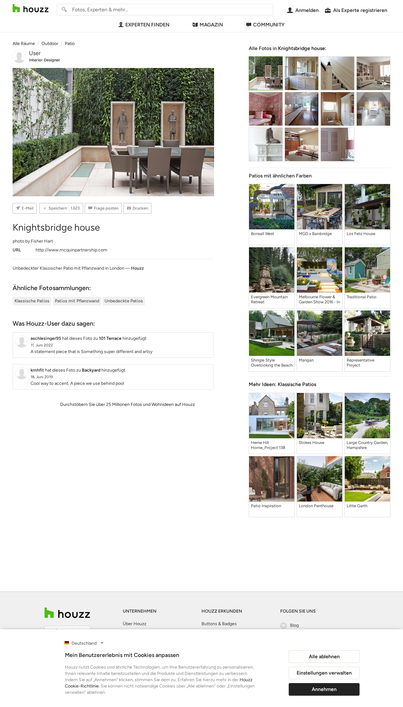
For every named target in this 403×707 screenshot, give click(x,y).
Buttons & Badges (219, 623)
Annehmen (324, 689)
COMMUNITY (269, 25)
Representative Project (360, 363)
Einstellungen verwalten (324, 673)
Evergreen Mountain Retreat (269, 299)
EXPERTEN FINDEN (147, 25)
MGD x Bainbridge (315, 233)
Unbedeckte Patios (124, 301)
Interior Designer (44, 60)
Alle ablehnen (324, 656)
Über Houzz (134, 623)
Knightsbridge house (301, 48)
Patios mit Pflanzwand (77, 301)
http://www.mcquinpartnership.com (71, 250)
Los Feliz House (361, 233)
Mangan (306, 360)
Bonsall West (262, 233)
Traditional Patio (362, 297)
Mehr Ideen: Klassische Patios (282, 384)
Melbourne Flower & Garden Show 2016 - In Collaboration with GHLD (319, 300)
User (35, 53)
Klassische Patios (31, 301)
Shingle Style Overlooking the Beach (271, 363)
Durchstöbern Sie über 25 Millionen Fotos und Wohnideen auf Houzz (127, 404)
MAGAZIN (211, 25)
